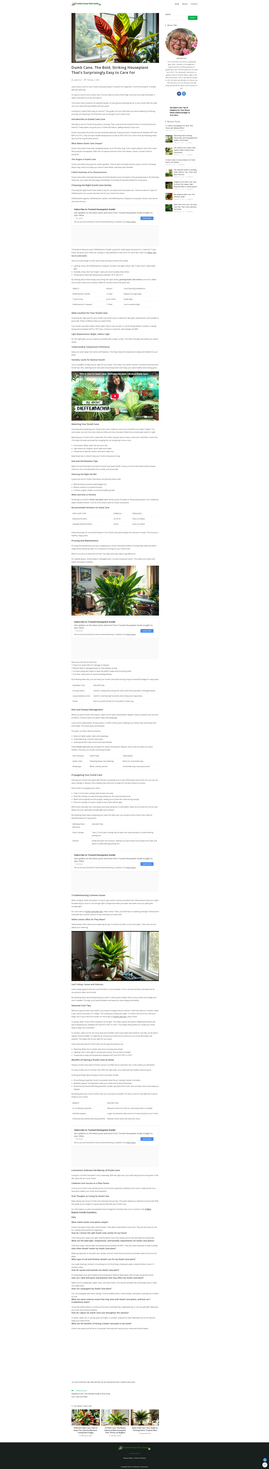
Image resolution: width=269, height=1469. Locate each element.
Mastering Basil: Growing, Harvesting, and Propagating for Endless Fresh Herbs (185, 138)
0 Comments (181, 130)
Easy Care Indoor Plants (111, 1382)
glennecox (78, 80)
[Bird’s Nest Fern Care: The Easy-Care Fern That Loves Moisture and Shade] (169, 207)
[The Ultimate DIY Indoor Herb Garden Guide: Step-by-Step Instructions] (169, 151)
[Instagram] (184, 94)
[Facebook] (179, 94)
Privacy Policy (128, 1458)
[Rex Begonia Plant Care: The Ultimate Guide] (169, 196)
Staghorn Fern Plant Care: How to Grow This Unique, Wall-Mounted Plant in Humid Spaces (185, 184)
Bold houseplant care (82, 1382)
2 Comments (181, 165)
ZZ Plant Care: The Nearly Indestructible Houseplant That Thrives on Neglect (115, 1430)
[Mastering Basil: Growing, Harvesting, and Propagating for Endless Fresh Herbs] (169, 138)
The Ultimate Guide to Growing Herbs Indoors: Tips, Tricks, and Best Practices (185, 172)
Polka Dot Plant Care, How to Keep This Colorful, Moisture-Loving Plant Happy (86, 1430)
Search (168, 14)
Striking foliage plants (127, 1382)
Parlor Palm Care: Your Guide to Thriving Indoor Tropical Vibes (145, 1429)
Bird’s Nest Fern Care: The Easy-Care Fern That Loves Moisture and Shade (185, 206)
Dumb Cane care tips (96, 1382)
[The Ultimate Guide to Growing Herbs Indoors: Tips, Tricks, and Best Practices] (169, 173)
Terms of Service (140, 1458)
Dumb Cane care (119, 1016)
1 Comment (189, 142)
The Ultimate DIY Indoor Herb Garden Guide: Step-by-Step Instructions (184, 150)
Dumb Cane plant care (94, 911)
